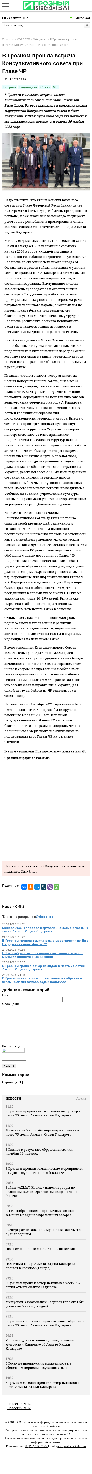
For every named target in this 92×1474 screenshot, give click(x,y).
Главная (8, 39)
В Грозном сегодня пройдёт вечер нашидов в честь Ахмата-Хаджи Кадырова (42, 1384)
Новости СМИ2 (19, 1404)
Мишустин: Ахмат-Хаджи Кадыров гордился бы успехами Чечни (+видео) (45, 1304)
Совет (45, 87)
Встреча (9, 87)
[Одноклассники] (30, 887)
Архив (81, 1098)
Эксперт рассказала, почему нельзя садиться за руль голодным (44, 1232)
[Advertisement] (46, 810)
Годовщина (28, 87)
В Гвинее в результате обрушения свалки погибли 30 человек (39, 1151)
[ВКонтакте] (24, 887)
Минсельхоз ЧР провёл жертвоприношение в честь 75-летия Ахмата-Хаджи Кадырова (42, 1132)
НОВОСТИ (23, 39)
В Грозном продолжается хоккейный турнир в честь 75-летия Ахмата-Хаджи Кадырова (43, 1113)
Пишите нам (82, 18)
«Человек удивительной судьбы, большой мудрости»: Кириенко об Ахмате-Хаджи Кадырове (40, 1344)
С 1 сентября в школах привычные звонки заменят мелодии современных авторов (40, 1212)
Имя (5, 995)
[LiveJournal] (43, 887)
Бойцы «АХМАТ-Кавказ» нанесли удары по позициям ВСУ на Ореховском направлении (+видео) (41, 1191)
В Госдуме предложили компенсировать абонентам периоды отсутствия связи (38, 1365)
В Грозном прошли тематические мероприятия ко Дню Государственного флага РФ (44, 1170)
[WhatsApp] (56, 887)
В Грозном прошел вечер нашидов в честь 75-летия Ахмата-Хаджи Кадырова (43, 1285)
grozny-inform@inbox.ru (71, 1446)
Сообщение (11, 1004)
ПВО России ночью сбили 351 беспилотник (40, 1249)
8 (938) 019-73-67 (36, 1446)
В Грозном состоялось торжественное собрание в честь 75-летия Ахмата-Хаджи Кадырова (45, 1323)
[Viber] (50, 887)
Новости (13, 1098)
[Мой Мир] (37, 887)
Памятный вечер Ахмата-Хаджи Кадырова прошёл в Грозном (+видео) (40, 1266)
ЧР (55, 87)
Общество (40, 39)
